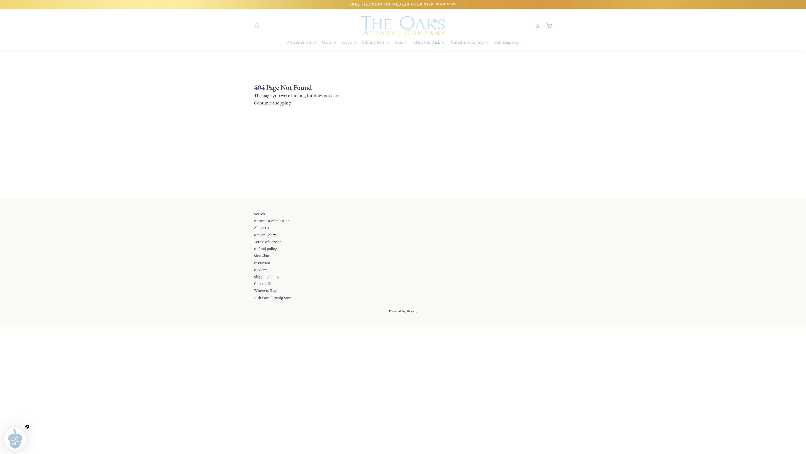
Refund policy (265, 249)
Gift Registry (506, 42)
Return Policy (265, 235)
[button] (15, 439)
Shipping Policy (266, 277)
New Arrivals (300, 42)
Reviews (260, 270)
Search (259, 214)
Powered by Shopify (403, 311)
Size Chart (262, 256)
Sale (399, 42)
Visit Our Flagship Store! (274, 298)
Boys (347, 42)
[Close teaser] (27, 427)
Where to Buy (265, 291)
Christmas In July (468, 42)
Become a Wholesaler (271, 221)
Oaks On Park (427, 42)
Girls (327, 42)
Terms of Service (267, 242)
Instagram (262, 263)
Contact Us (262, 284)
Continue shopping (272, 103)
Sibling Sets (374, 42)
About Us (261, 228)
